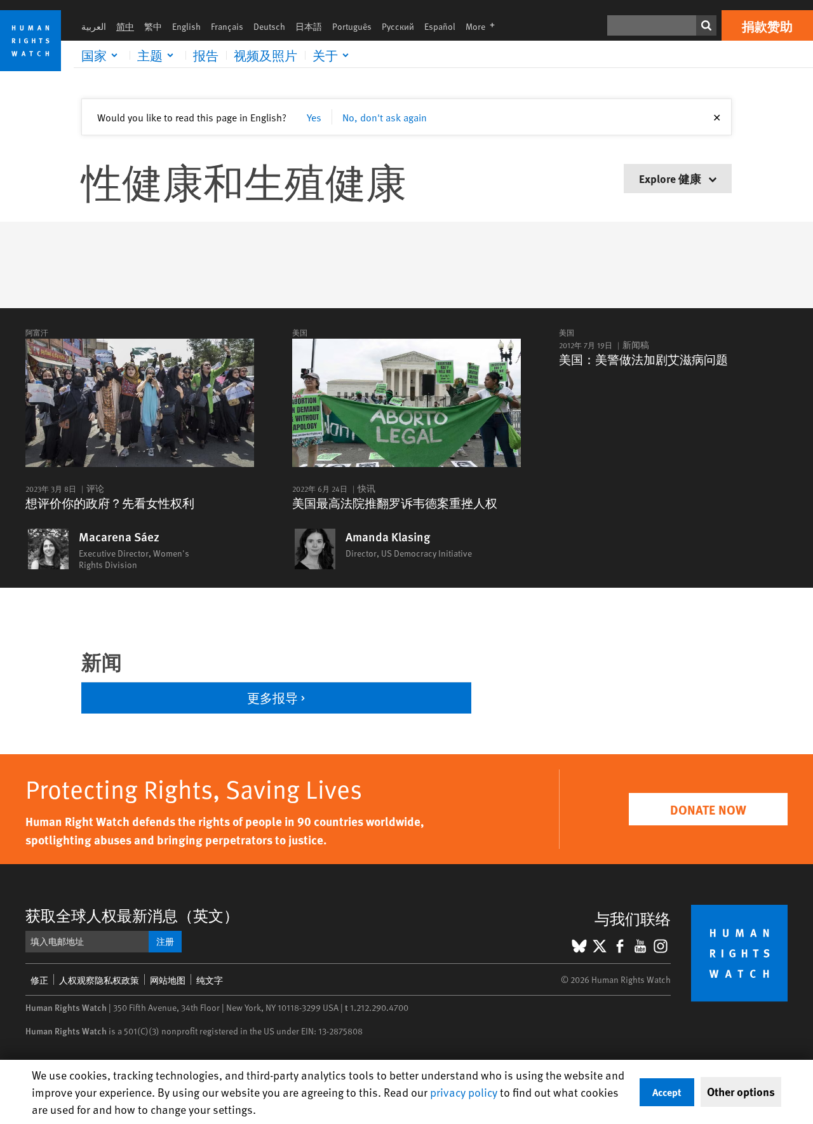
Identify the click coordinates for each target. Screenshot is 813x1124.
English (186, 26)
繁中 (153, 26)
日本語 (308, 26)
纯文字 (209, 980)
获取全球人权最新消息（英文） (132, 915)
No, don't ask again (384, 117)
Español (439, 26)
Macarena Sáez (119, 537)
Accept (667, 1092)
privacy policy (463, 1092)
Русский (398, 26)
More (484, 26)
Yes (314, 117)
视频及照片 (265, 55)
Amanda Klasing (388, 537)
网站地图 (167, 980)
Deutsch (269, 26)
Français (227, 26)
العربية (93, 26)
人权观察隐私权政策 (99, 980)
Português (352, 26)
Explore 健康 (671, 178)
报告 (205, 55)
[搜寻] (706, 25)
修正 (39, 980)
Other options (741, 1091)
